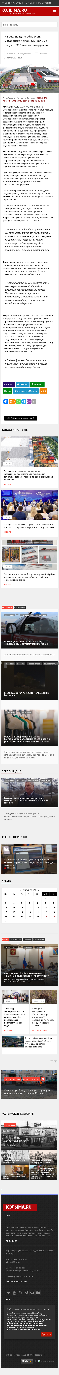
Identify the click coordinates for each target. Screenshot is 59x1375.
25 (14, 916)
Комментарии (19, 607)
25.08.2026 (9, 664)
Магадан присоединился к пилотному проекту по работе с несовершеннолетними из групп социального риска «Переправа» (28, 1090)
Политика (27, 939)
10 (5, 907)
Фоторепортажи (14, 837)
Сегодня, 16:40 (10, 947)
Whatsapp (38, 384)
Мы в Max (8, 384)
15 (45, 907)
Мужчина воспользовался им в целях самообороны (29, 654)
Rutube (7, 391)
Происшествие (15, 939)
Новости (7, 484)
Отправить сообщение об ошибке (28, 100)
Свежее (5, 939)
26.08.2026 (9, 615)
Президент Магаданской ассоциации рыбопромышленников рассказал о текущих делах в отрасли (29, 816)
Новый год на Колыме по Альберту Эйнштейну (41, 1162)
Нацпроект (10, 54)
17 (5, 912)
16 (53, 907)
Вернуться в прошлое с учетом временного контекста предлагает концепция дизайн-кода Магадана (28, 862)
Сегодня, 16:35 (10, 1001)
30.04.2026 (9, 781)
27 (29, 916)
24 (5, 916)
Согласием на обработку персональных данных (27, 1326)
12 (21, 907)
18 (14, 912)
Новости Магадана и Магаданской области (19, 13)
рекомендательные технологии (23, 1329)
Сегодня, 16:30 (38, 1001)
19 (21, 912)
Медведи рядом (34, 664)
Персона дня (11, 771)
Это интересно (38, 939)
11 (14, 907)
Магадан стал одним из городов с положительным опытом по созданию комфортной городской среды (29, 526)
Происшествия (27, 615)
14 (37, 907)
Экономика (26, 712)
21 (37, 912)
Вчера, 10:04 (10, 712)
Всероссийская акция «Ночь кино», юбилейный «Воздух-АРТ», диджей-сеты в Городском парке (38, 1042)
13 (29, 907)
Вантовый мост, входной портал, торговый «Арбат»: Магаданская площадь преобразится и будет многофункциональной (29, 577)
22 (45, 912)
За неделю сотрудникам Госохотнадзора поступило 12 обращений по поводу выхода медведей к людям (43, 1017)
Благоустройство (25, 54)
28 (37, 916)
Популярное (7, 607)
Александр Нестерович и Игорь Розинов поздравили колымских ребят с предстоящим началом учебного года (14, 1017)
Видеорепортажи (51, 664)
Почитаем (10, 1125)
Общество (44, 54)
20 (29, 912)
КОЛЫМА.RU (14, 10)
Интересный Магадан (26, 391)
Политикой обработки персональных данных (25, 1322)
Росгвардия (41, 615)
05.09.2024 (7, 517)
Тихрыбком (46, 781)
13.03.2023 (7, 567)
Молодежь (40, 947)
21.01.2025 (7, 464)
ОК (44, 391)
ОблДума (8, 1030)
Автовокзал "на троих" (17, 1140)
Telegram (23, 384)
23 (53, 912)
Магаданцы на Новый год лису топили (14, 1162)
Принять (46, 1334)
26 (21, 916)
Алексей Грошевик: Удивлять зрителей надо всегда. (14, 1176)
